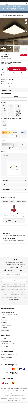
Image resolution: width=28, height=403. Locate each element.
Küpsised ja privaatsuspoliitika (9, 354)
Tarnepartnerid (7, 379)
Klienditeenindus (7, 309)
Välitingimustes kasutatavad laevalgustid (13, 15)
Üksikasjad (5, 185)
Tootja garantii (5, 330)
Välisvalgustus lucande (8, 201)
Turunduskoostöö (6, 341)
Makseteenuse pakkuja (9, 365)
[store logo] (8, 3)
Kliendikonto (4, 327)
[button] (3, 49)
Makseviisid (4, 320)
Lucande (16, 96)
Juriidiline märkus (6, 360)
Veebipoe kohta (7, 351)
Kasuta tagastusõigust (7, 312)
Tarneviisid (4, 322)
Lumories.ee (5, 335)
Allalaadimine (6, 189)
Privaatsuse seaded (5, 388)
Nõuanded (12, 344)
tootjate (24, 301)
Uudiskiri (3, 338)
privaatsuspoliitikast (15, 299)
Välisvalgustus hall (21, 201)
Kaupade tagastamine (7, 325)
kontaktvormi (13, 297)
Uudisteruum (4, 346)
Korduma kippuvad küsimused (9, 315)
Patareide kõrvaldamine (21, 390)
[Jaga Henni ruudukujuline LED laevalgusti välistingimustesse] (26, 23)
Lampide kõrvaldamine (14, 393)
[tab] (14, 319)
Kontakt (3, 317)
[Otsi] (23, 3)
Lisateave (5, 180)
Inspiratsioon (4, 344)
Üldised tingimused (6, 357)
